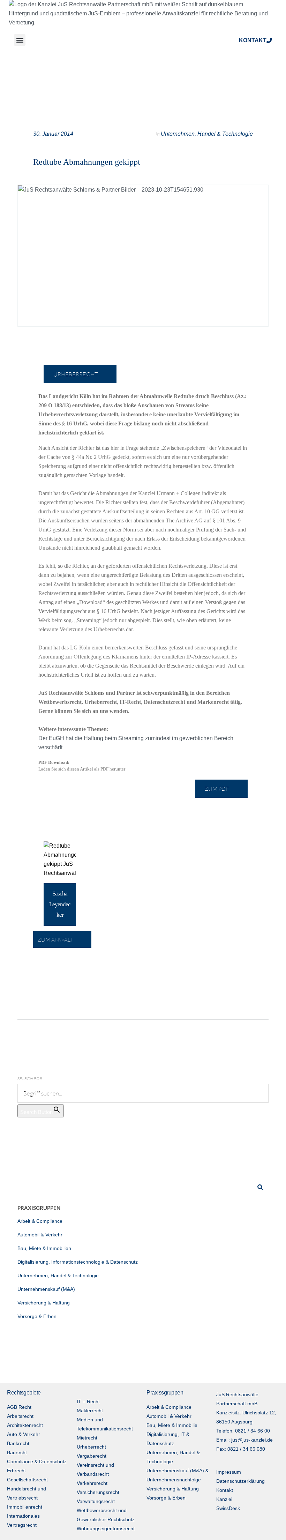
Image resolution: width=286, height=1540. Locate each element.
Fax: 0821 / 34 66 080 (240, 1449)
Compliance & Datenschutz (37, 1461)
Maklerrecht (90, 1410)
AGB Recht (19, 1407)
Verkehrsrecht (92, 1483)
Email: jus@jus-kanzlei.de (244, 1440)
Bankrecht (18, 1443)
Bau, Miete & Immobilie (171, 1425)
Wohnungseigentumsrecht (106, 1528)
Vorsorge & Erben (37, 1316)
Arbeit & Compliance (39, 1221)
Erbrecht (16, 1470)
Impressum (228, 1472)
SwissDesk (228, 1508)
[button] (19, 40)
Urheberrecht (91, 1447)
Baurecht (17, 1452)
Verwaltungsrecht (96, 1501)
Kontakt (224, 1490)
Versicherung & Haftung (43, 1302)
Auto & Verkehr (23, 1434)
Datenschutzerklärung (240, 1481)
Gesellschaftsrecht (27, 1479)
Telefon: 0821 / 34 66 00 (243, 1431)
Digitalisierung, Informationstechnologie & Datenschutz (77, 1262)
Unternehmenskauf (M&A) (46, 1289)
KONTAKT (252, 40)
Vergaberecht (91, 1456)
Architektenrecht (25, 1425)
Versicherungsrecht (98, 1492)
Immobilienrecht (24, 1507)
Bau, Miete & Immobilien (44, 1248)
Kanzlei (224, 1499)
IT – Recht (88, 1401)
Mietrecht (87, 1438)
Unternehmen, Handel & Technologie (207, 134)
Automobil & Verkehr (39, 1234)
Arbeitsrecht (20, 1416)
